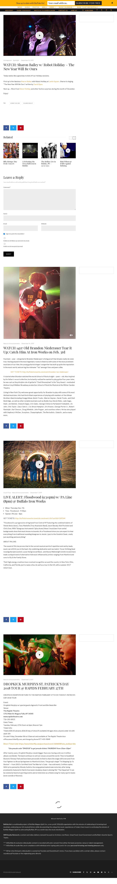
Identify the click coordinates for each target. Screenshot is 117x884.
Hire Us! (74, 10)
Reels (44, 7)
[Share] (6, 127)
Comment (7, 187)
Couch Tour (7, 492)
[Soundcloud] (94, 872)
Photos (36, 7)
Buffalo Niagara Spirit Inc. (39, 824)
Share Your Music (24, 10)
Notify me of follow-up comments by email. (16, 241)
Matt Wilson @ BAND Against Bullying (66, 164)
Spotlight (16, 60)
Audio (27, 7)
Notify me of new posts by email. (13, 246)
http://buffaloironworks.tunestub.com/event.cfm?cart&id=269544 (40, 518)
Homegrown (7, 60)
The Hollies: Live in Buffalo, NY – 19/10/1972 (48, 164)
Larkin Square (54, 81)
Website (43, 224)
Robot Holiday (25, 89)
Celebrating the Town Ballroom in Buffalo (29, 164)
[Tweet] (13, 127)
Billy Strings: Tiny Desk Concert (10, 163)
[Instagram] (106, 10)
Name (5, 214)
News (19, 7)
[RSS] (105, 872)
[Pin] (21, 127)
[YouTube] (98, 872)
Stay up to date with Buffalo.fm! (30, 3)
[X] (101, 10)
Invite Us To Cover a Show (44, 10)
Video (51, 7)
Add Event (9, 10)
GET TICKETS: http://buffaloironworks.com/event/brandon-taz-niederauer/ (39, 372)
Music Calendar (65, 7)
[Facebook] (97, 10)
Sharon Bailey (26, 81)
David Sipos (38, 84)
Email (5, 224)
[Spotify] (101, 872)
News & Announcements (11, 343)
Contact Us (63, 10)
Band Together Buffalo (87, 7)
